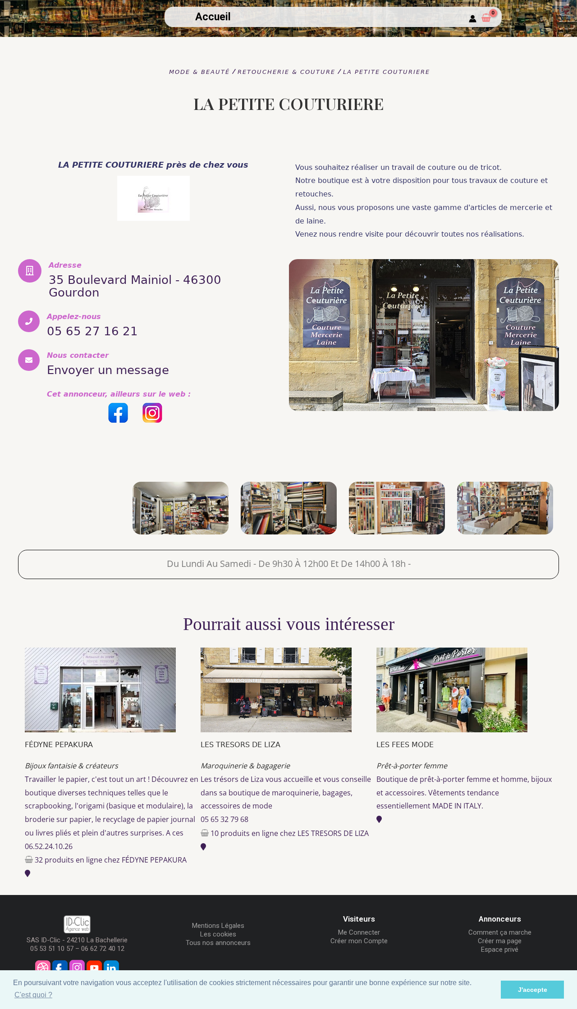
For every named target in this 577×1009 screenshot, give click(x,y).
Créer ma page (500, 941)
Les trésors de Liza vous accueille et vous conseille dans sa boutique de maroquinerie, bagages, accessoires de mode (286, 792)
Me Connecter (359, 932)
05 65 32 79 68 (224, 819)
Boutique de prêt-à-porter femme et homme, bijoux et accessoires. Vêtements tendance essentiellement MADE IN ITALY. (464, 792)
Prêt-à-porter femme (411, 766)
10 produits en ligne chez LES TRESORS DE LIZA (290, 833)
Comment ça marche (499, 932)
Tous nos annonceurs (218, 943)
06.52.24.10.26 (49, 846)
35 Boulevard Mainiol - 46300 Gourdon (135, 286)
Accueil (213, 17)
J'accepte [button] (532, 989)
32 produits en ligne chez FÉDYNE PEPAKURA (111, 860)
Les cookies (218, 934)
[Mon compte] (472, 19)
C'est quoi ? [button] (33, 995)
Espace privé (499, 949)
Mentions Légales (218, 926)
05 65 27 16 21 (92, 331)
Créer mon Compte (359, 941)
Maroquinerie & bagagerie (245, 766)
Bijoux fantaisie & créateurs (71, 766)
